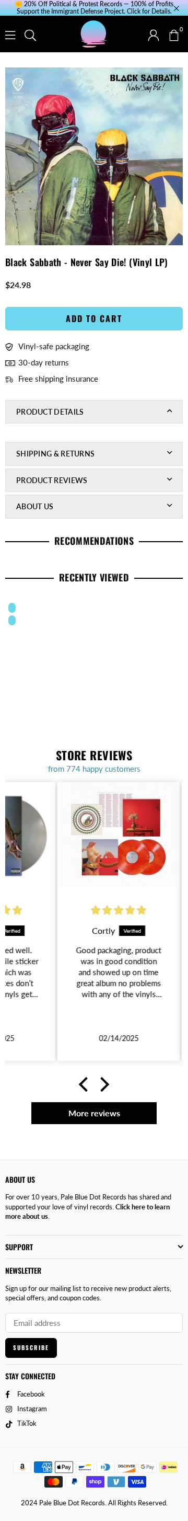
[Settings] (153, 34)
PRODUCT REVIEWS (52, 480)
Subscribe (31, 1347)
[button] (173, 34)
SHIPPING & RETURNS (55, 453)
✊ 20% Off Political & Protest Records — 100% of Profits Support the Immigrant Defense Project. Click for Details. (94, 8)
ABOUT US (34, 506)
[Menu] (10, 34)
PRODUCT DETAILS (50, 411)
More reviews (94, 1113)
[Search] (30, 34)
